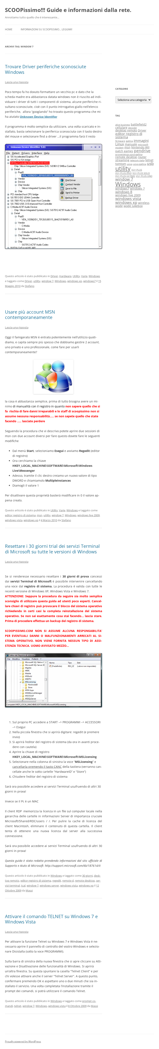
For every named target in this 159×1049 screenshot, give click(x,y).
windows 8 (123, 191)
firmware (120, 141)
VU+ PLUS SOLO (141, 173)
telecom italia (137, 160)
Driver (54, 276)
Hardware (65, 276)
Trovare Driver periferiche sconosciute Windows (45, 69)
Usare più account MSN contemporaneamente (30, 314)
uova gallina (139, 164)
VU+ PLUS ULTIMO (125, 176)
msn (39, 515)
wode (119, 206)
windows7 (89, 281)
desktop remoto (126, 130)
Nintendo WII (140, 147)
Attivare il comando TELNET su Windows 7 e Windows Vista (51, 919)
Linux (119, 144)
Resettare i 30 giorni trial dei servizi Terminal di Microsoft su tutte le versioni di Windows (52, 548)
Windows (94, 276)
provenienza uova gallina (128, 154)
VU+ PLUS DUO (123, 173)
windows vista (13, 520)
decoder (132, 127)
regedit (56, 880)
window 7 (47, 281)
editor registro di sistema (20, 515)
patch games (124, 151)
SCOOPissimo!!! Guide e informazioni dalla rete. (68, 10)
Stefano (29, 286)
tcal (23, 885)
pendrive (142, 150)
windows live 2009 (88, 515)
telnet (17, 1006)
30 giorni (87, 875)
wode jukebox (133, 206)
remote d (68, 880)
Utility (76, 276)
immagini (141, 140)
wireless (143, 203)
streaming (122, 160)
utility (36, 281)
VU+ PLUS (136, 169)
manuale (131, 144)
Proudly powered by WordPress (23, 1041)
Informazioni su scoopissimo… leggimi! (46, 29)
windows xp (74, 281)
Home (8, 29)
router (142, 157)
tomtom (120, 164)
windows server (49, 885)
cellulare (121, 127)
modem (119, 147)
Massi (29, 890)
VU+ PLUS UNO (144, 176)
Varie (84, 276)
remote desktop (85, 880)
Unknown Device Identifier (38, 116)
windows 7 (137, 189)
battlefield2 (139, 124)
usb (150, 163)
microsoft (143, 144)
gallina (129, 141)
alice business (122, 124)
